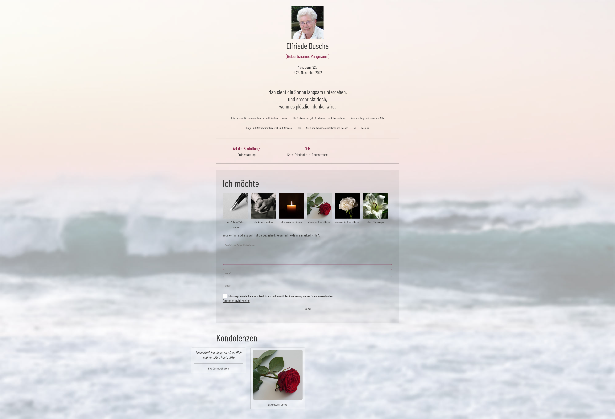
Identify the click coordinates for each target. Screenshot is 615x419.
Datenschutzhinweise (236, 300)
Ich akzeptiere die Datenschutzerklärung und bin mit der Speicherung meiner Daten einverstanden (280, 296)
